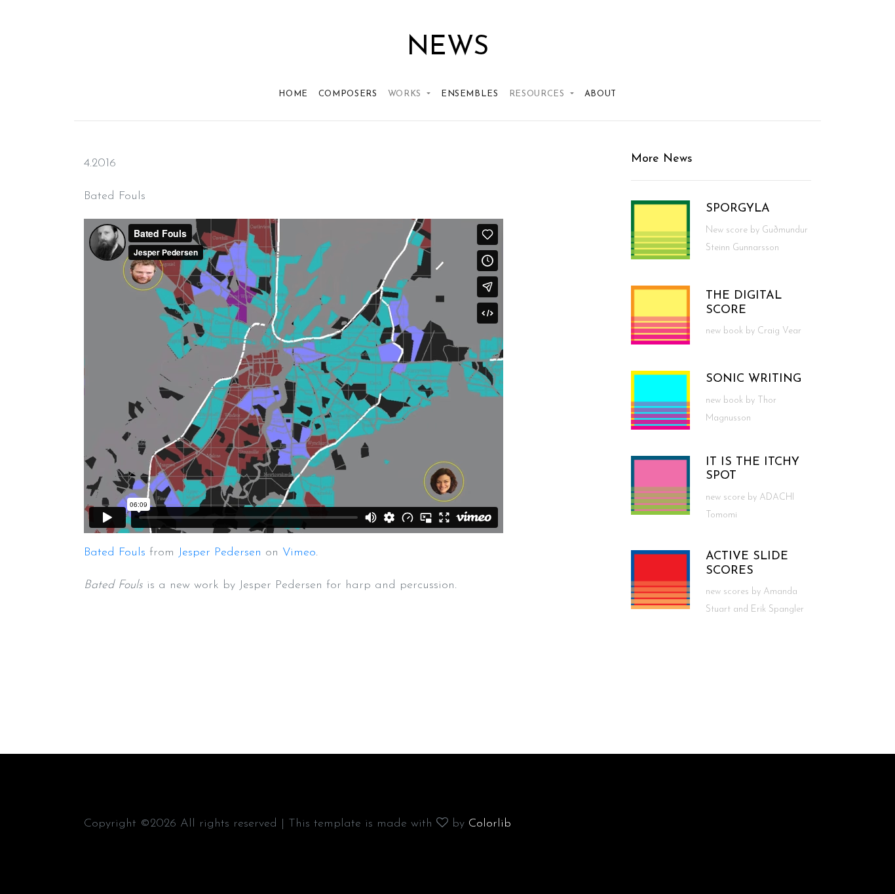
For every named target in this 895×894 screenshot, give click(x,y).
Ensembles (470, 94)
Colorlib (489, 824)
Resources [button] (538, 94)
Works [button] (406, 94)
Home (293, 94)
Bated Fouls (114, 553)
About (600, 94)
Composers (347, 94)
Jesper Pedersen (219, 553)
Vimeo (299, 553)
